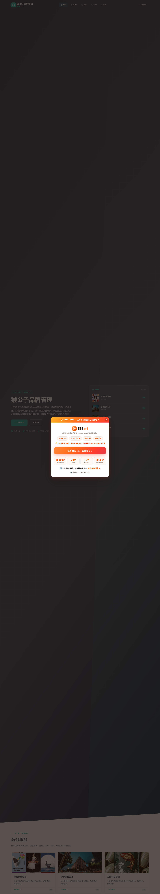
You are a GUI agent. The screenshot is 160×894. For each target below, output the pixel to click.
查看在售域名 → (94, 468)
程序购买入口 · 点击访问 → (80, 451)
